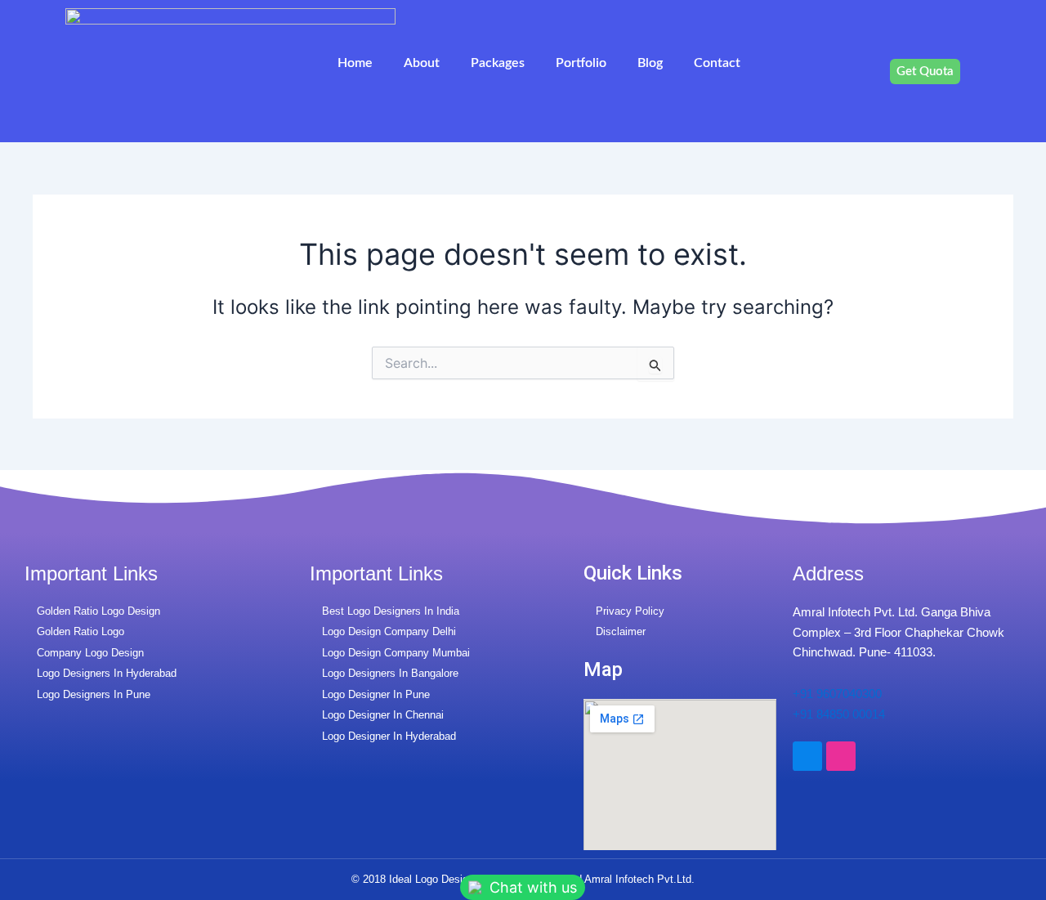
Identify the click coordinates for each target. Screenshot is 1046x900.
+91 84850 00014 (839, 714)
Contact (717, 62)
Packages (498, 62)
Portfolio (581, 62)
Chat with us (531, 887)
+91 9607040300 (837, 694)
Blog (650, 62)
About (422, 62)
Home (355, 62)
